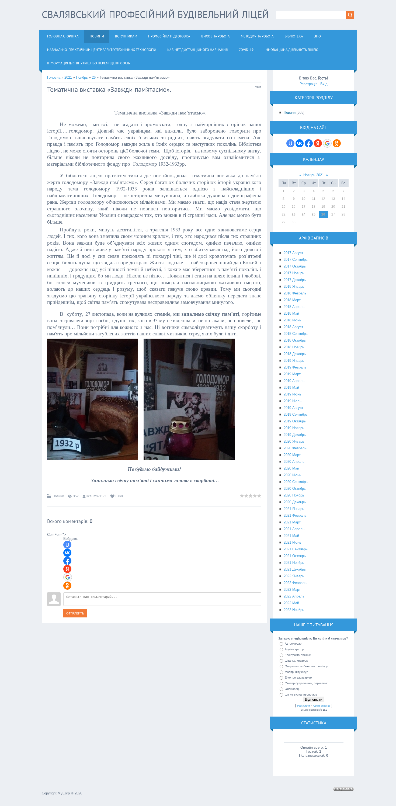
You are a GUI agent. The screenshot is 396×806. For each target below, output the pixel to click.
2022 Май (291, 603)
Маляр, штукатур (296, 671)
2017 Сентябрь (296, 260)
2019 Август (293, 408)
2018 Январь (294, 286)
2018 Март (292, 300)
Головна (53, 77)
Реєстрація (308, 84)
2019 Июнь (292, 394)
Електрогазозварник (298, 677)
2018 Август (293, 327)
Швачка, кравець (296, 660)
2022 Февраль (295, 583)
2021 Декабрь (295, 569)
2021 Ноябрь (294, 563)
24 (303, 214)
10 (303, 199)
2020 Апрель (294, 462)
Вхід (324, 84)
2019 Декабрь (295, 435)
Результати (303, 705)
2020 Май (291, 468)
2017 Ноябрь (294, 273)
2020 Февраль (295, 448)
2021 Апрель (294, 529)
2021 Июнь (292, 542)
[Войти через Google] (67, 577)
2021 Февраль (295, 515)
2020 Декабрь (295, 502)
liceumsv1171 (96, 496)
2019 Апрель (294, 381)
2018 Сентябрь (296, 334)
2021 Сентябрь (296, 549)
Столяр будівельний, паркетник (306, 683)
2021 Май (291, 536)
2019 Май (291, 387)
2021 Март (292, 522)
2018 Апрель (294, 307)
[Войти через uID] (67, 545)
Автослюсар (293, 643)
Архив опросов (321, 705)
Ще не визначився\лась (301, 694)
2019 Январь (294, 361)
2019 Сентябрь (296, 414)
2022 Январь (294, 576)
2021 (68, 77)
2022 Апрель (294, 596)
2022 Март (292, 590)
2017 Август (293, 253)
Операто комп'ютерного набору (306, 666)
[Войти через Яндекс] (67, 569)
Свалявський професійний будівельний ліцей (155, 14)
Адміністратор (294, 649)
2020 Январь (294, 441)
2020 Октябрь (295, 489)
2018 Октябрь (295, 340)
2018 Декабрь (295, 354)
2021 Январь (294, 509)
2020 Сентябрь (296, 482)
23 (294, 214)
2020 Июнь (292, 475)
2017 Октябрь (295, 266)
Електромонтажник (298, 654)
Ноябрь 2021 (313, 175)
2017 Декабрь (295, 280)
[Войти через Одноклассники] (67, 586)
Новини (58, 496)
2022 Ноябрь (294, 610)
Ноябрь (82, 77)
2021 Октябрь (295, 556)
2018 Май (291, 313)
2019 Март (292, 374)
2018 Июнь (292, 320)
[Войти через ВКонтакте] (67, 553)
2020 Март (292, 455)
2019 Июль (292, 401)
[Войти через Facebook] (67, 561)
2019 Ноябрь (294, 428)
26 (94, 77)
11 (313, 199)
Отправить (75, 613)
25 (313, 214)
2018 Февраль (295, 293)
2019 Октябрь (295, 421)
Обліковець (292, 688)
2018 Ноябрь (294, 347)
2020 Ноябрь (294, 495)
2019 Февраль (295, 367)
